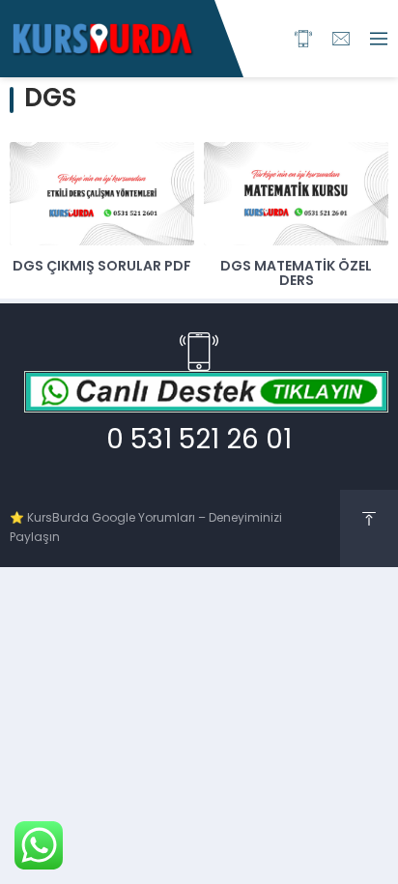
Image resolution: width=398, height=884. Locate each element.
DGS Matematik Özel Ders (296, 274)
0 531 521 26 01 (199, 441)
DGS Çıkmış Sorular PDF (102, 267)
